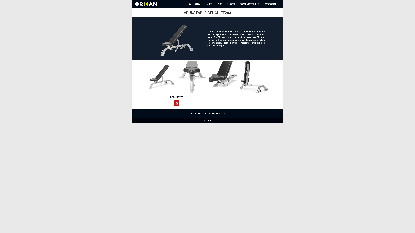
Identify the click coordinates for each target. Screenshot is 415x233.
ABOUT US (192, 113)
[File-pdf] (176, 103)
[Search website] (279, 4)
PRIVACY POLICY (204, 113)
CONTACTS (216, 113)
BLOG (225, 113)
